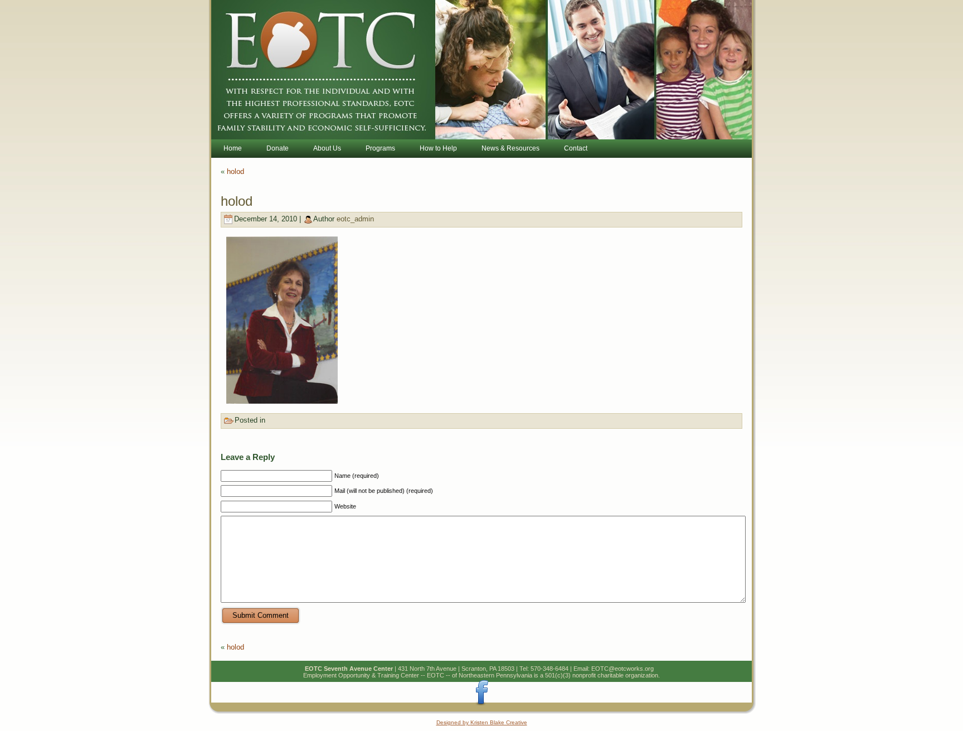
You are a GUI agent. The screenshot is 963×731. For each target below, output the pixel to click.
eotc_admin (355, 219)
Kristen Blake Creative (498, 722)
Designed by (453, 722)
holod (235, 171)
